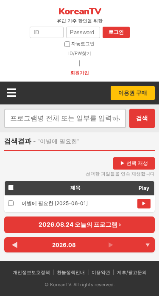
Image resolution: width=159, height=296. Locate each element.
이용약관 (101, 272)
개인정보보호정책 (31, 272)
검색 (142, 118)
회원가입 (79, 73)
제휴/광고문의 (132, 272)
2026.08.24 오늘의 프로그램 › (80, 224)
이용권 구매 (132, 92)
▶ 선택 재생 (134, 163)
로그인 (116, 32)
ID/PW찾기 (79, 53)
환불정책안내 (71, 272)
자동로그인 (82, 44)
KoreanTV (80, 14)
